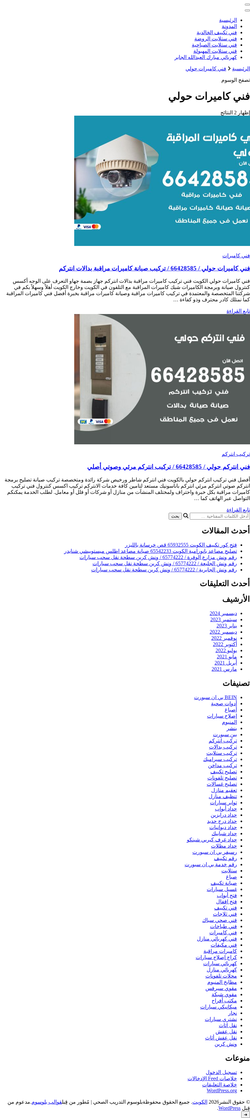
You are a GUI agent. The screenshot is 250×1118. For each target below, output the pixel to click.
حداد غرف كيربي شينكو (212, 839)
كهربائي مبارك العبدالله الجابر (205, 57)
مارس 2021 (224, 669)
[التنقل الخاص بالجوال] (247, 5)
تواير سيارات (223, 802)
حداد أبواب (226, 808)
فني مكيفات (224, 945)
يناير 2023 (226, 625)
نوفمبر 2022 (224, 638)
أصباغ (231, 709)
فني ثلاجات (225, 914)
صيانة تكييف (224, 883)
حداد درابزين (224, 815)
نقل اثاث (228, 1025)
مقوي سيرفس (221, 988)
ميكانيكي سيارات (218, 1007)
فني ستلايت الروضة (215, 38)
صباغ (231, 877)
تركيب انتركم (236, 454)
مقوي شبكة (224, 994)
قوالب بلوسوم (47, 1102)
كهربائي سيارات (220, 963)
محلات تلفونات (221, 976)
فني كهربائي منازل (217, 938)
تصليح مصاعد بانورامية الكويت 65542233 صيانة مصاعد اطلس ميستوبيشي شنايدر (150, 551)
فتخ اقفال (226, 901)
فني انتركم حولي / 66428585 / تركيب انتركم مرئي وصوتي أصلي (168, 466)
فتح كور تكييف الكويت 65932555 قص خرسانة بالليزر (181, 545)
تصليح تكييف (223, 771)
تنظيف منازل (223, 796)
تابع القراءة (238, 311)
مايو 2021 (227, 656)
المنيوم (229, 722)
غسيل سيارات (222, 889)
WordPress (229, 1108)
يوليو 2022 (226, 650)
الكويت (199, 1102)
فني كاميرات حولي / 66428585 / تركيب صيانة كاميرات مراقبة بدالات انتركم (154, 268)
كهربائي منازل (222, 969)
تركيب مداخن (222, 765)
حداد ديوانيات (223, 827)
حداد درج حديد (222, 821)
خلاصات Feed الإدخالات (212, 1078)
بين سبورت (225, 734)
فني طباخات (223, 926)
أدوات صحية (224, 703)
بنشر (232, 728)
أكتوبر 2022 (225, 644)
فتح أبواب (227, 895)
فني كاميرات (236, 255)
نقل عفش (226, 1031)
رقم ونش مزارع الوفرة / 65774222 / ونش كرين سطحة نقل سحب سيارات (158, 557)
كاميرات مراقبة (220, 951)
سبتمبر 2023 (223, 619)
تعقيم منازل (224, 790)
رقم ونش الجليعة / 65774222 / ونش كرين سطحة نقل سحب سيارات (164, 563)
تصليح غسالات (222, 784)
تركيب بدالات (223, 747)
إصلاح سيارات (222, 716)
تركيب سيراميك (220, 759)
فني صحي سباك (219, 920)
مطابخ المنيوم (222, 982)
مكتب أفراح (224, 1000)
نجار (232, 1013)
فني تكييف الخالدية (217, 32)
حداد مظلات (224, 846)
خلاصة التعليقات (219, 1084)
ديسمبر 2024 (223, 613)
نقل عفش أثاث (221, 1037)
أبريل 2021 (226, 663)
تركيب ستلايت (221, 753)
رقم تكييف (225, 858)
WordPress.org (222, 1090)
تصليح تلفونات (222, 778)
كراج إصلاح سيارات (216, 957)
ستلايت (229, 870)
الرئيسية (228, 20)
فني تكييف (225, 907)
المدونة (229, 26)
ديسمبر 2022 (223, 632)
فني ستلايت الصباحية (214, 45)
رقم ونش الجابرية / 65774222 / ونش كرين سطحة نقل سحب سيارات (164, 569)
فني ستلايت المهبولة (215, 51)
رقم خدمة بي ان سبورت (211, 864)
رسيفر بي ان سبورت (214, 852)
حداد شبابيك (224, 833)
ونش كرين (226, 1044)
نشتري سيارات (221, 1019)
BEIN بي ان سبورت (215, 697)
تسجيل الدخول (221, 1072)
